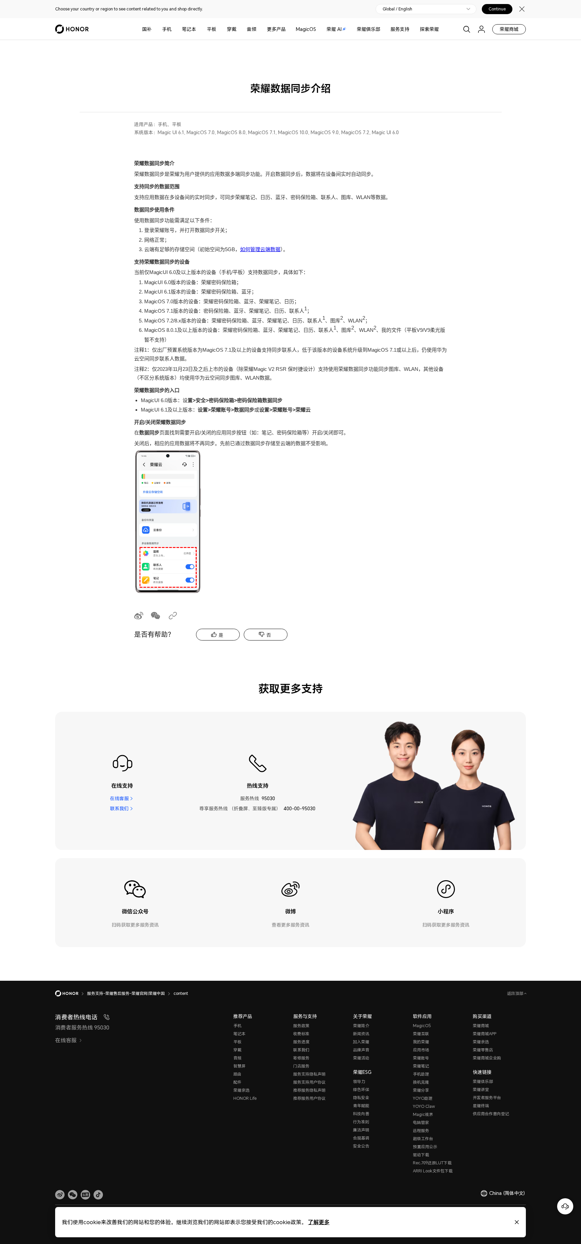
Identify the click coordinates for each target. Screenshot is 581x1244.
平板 (211, 29)
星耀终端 (481, 1105)
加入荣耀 (361, 1041)
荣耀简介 (361, 1025)
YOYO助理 (422, 1098)
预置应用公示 (425, 1146)
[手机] (174, 29)
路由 (237, 1074)
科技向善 (361, 1113)
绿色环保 (361, 1089)
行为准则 (361, 1121)
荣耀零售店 (483, 1049)
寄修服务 (301, 1057)
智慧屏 (239, 1065)
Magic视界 (423, 1114)
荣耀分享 (421, 1090)
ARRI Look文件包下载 (433, 1170)
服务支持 (399, 29)
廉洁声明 (361, 1129)
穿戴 (231, 29)
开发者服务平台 (487, 1097)
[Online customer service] (565, 1206)
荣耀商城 (509, 29)
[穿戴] (239, 29)
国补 (147, 29)
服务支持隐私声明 (309, 1074)
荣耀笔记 (421, 1065)
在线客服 (119, 798)
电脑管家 (421, 1122)
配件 (237, 1082)
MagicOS (306, 29)
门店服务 (301, 1065)
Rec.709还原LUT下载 (432, 1162)
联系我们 (119, 808)
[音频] (259, 29)
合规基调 (361, 1137)
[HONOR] (71, 993)
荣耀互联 (421, 1033)
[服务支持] (412, 29)
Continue (497, 9)
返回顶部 (515, 993)
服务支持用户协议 (309, 1082)
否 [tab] (268, 635)
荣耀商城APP (484, 1033)
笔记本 (189, 29)
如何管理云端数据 (260, 249)
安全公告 (361, 1146)
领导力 (359, 1081)
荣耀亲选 (241, 1090)
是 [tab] (221, 635)
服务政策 (301, 1025)
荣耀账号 (421, 1057)
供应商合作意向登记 (491, 1113)
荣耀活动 (361, 1057)
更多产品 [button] (276, 29)
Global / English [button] (397, 9)
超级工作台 (423, 1138)
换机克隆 (421, 1082)
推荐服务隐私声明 (309, 1090)
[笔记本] (198, 29)
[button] (72, 1195)
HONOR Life (245, 1098)
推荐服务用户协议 (309, 1098)
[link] (60, 1195)
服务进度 (301, 1041)
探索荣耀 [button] (429, 29)
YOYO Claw (424, 1106)
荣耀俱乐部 (368, 29)
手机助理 (421, 1074)
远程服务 (421, 1130)
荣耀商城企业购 (487, 1057)
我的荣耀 (421, 1041)
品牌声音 (361, 1049)
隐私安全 (361, 1097)
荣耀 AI (334, 29)
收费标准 (301, 1033)
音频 (251, 29)
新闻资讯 (361, 1033)
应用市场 (421, 1049)
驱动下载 (421, 1154)
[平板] (219, 29)
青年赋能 (361, 1105)
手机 (166, 29)
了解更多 (319, 1222)
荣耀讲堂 (481, 1089)
